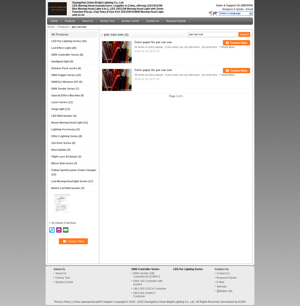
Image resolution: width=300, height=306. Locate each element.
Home (54, 21)
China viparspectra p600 (87, 301)
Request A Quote (233, 9)
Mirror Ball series (62, 163)
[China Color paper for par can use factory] (116, 52)
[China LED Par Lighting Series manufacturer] (58, 7)
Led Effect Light (61, 48)
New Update (59, 149)
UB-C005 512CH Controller (149, 288)
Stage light (58, 109)
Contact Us (152, 21)
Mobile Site (226, 291)
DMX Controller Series (65, 54)
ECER (242, 301)
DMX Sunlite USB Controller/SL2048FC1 (146, 275)
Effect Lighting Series (64, 136)
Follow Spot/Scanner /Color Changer (73, 170)
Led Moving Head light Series (69, 181)
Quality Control (130, 21)
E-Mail (220, 282)
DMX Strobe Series (63, 88)
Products (70, 21)
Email (249, 9)
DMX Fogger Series (63, 75)
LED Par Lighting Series (66, 41)
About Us (87, 21)
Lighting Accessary (63, 129)
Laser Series (59, 102)
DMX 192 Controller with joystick (148, 282)
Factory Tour (107, 21)
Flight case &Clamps (64, 156)
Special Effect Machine (65, 95)
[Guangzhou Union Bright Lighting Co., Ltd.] (251, 14)
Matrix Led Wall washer (65, 188)
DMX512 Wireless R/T (64, 81)
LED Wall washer (61, 115)
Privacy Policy (62, 301)
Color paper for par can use (153, 42)
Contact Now (238, 42)
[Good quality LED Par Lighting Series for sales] (62, 217)
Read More (228, 47)
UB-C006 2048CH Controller (144, 295)
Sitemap (221, 286)
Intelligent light (60, 61)
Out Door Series (61, 143)
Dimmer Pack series (64, 68)
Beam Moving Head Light (67, 122)
